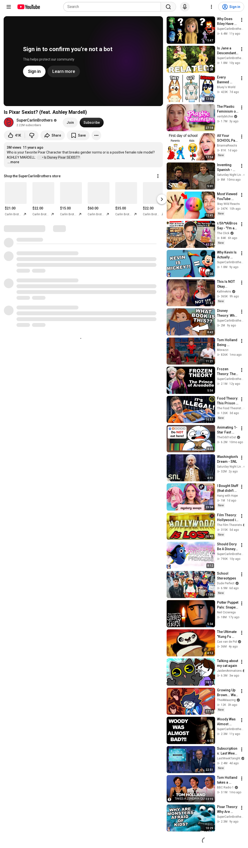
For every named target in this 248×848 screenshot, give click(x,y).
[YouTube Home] (28, 7)
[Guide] (9, 7)
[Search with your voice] (185, 7)
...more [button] (13, 162)
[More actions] (96, 135)
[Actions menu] (158, 176)
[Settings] (211, 7)
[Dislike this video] (32, 135)
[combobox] (113, 7)
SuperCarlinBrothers (34, 120)
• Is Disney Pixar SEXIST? (61, 157)
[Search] (168, 7)
